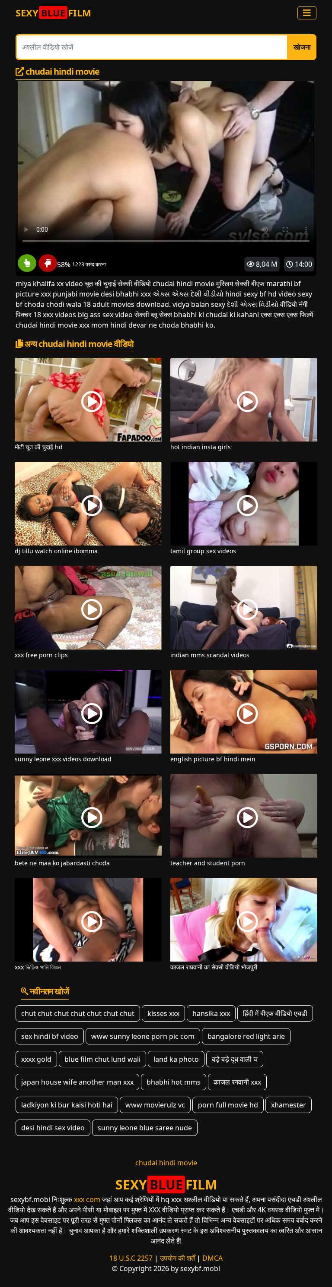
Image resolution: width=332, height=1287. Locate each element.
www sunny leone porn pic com (143, 1036)
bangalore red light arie (246, 1036)
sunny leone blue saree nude (145, 1127)
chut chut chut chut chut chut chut (77, 1013)
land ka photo (176, 1059)
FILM (53, 12)
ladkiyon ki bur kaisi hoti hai (66, 1105)
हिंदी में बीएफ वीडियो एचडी (275, 1013)
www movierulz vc (155, 1105)
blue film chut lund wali (102, 1059)
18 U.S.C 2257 (131, 1258)
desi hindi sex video (53, 1127)
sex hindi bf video (49, 1036)
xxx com (87, 1199)
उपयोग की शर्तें (177, 1258)
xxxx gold (36, 1059)
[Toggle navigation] (306, 12)
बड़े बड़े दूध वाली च (235, 1059)
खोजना (302, 47)
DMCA (212, 1258)
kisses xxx (163, 1013)
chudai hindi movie (166, 1162)
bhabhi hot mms (174, 1082)
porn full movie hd (228, 1105)
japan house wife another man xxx (77, 1082)
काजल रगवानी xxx (237, 1082)
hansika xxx (211, 1013)
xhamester (288, 1105)
